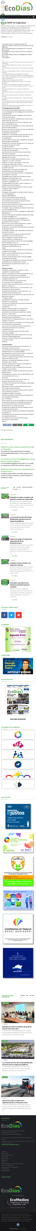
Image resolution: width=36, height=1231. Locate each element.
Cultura (18, 487)
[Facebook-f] (4, 615)
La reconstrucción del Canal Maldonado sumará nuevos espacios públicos (20, 519)
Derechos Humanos (27, 487)
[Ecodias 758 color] (18, 700)
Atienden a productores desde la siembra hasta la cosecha (20, 585)
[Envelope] (18, 615)
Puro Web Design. (22, 1228)
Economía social (5, 582)
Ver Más (23, 995)
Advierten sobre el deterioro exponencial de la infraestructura (21, 541)
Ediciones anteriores (18, 719)
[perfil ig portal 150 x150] (18, 734)
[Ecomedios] (18, 1201)
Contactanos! (6, 1176)
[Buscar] (14, 17)
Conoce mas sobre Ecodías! (10, 1144)
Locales (10, 37)
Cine (14, 487)
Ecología (15, 489)
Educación (5, 495)
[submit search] (28, 16)
